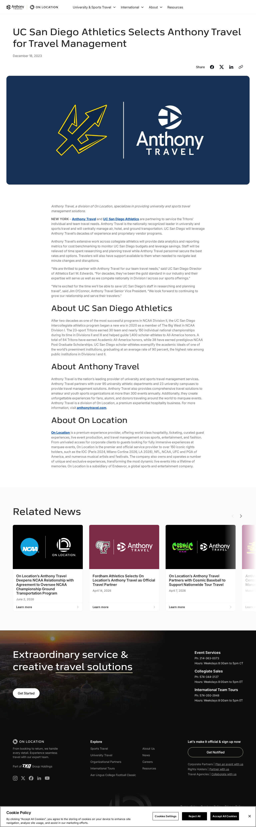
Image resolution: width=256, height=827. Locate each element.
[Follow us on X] (23, 778)
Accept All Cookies (225, 816)
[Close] (249, 816)
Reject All (194, 816)
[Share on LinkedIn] (231, 68)
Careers (147, 761)
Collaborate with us (223, 774)
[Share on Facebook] (212, 68)
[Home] (29, 741)
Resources (175, 7)
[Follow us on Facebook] (31, 778)
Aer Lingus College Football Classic (113, 775)
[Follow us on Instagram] (15, 778)
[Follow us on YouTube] (47, 778)
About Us (148, 748)
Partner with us (219, 769)
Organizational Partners (105, 761)
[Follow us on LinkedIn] (39, 778)
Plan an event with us (229, 764)
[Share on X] (221, 68)
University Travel (101, 755)
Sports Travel (99, 748)
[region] (128, 816)
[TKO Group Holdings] (27, 766)
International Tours (102, 768)
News (146, 755)
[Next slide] (240, 516)
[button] (94, 7)
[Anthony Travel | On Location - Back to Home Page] (32, 7)
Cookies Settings (165, 816)
